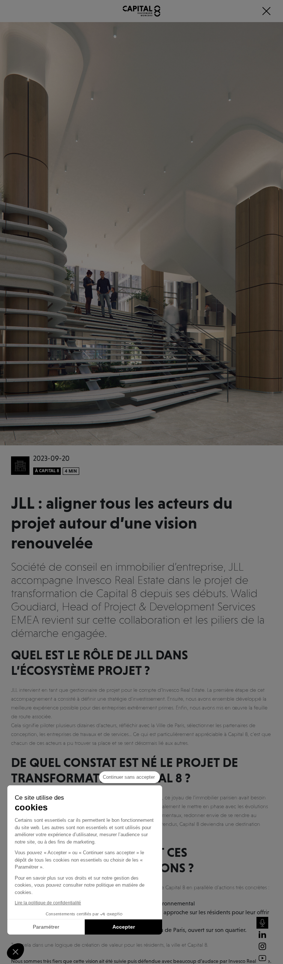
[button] (15, 951)
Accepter (123, 927)
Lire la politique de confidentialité (48, 902)
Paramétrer (46, 927)
